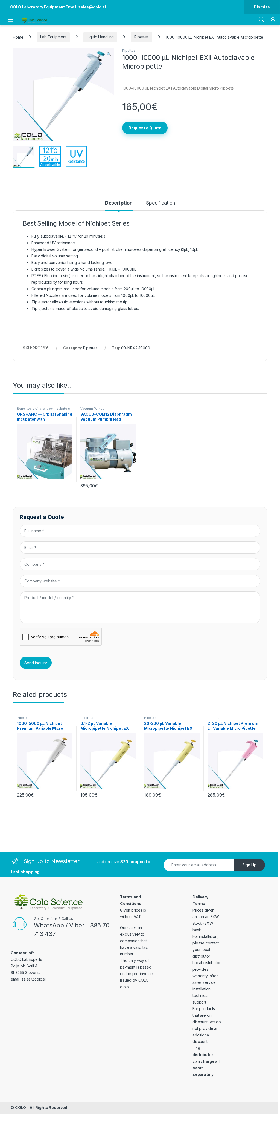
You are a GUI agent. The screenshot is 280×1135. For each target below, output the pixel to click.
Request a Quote (145, 127)
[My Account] (273, 19)
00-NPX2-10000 (135, 348)
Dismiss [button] (262, 7)
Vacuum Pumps (92, 408)
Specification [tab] (160, 203)
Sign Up (249, 865)
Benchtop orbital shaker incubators (43, 408)
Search (261, 19)
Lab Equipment (53, 37)
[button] (109, 54)
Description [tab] (119, 203)
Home (18, 37)
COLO (20, 1107)
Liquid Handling (100, 37)
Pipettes (141, 37)
